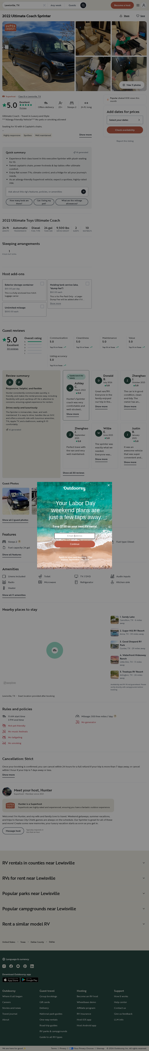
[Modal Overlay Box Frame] (74, 525)
